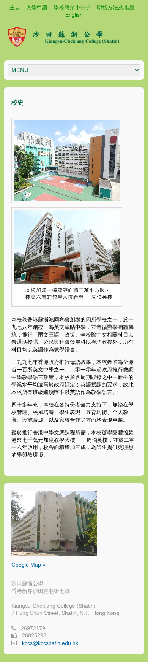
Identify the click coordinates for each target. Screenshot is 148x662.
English (74, 15)
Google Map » (28, 565)
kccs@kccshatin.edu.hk (50, 643)
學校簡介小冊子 (72, 7)
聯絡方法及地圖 (115, 7)
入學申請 (36, 7)
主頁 (14, 7)
